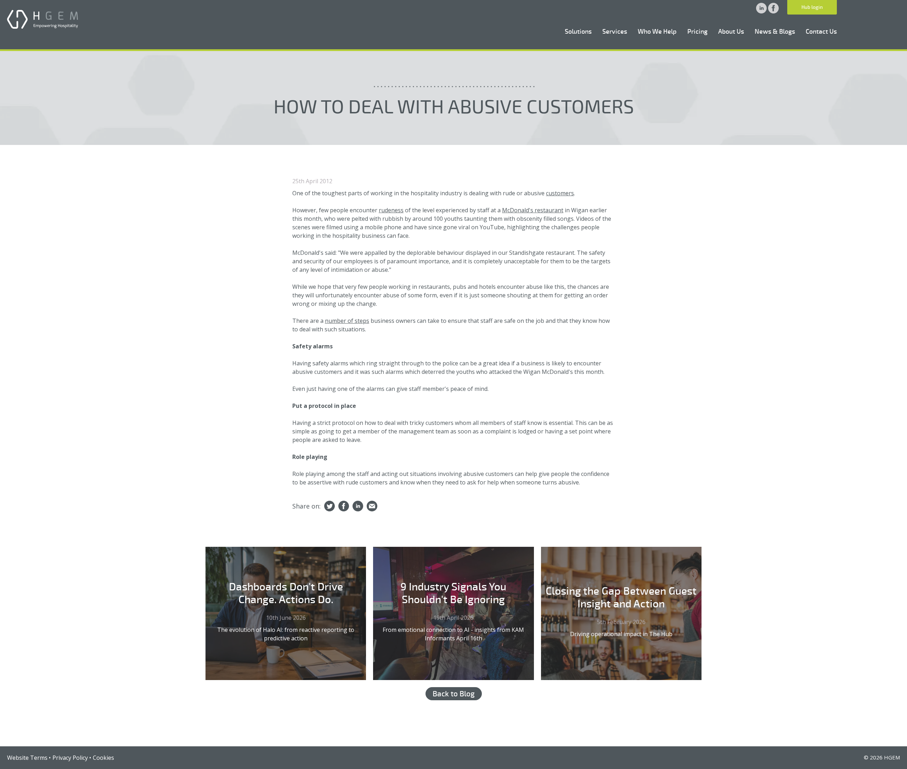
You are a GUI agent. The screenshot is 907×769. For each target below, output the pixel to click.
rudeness (391, 210)
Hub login (812, 7)
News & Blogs (775, 31)
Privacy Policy (70, 758)
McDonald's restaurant (532, 210)
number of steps (347, 321)
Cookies (103, 758)
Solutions (578, 31)
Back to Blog (454, 693)
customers (560, 193)
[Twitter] (329, 506)
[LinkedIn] (358, 506)
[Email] (372, 506)
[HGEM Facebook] (773, 11)
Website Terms (27, 758)
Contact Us (821, 31)
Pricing (697, 31)
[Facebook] (343, 506)
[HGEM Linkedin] (762, 11)
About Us (731, 31)
